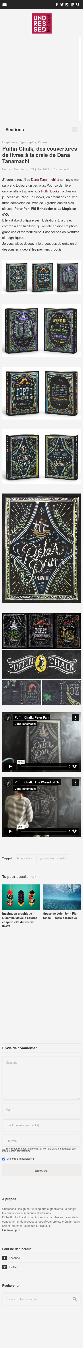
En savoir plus (11, 1230)
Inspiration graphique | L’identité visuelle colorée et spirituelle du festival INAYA (19, 919)
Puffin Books (50, 191)
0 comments (62, 169)
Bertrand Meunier (13, 169)
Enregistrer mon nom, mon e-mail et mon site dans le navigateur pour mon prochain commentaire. (39, 1149)
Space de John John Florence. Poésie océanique (60, 915)
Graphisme (9, 142)
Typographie (27, 142)
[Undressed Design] (42, 23)
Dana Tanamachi (43, 179)
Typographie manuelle (52, 858)
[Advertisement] (41, 79)
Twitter (10, 1267)
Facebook (12, 1258)
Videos (42, 142)
